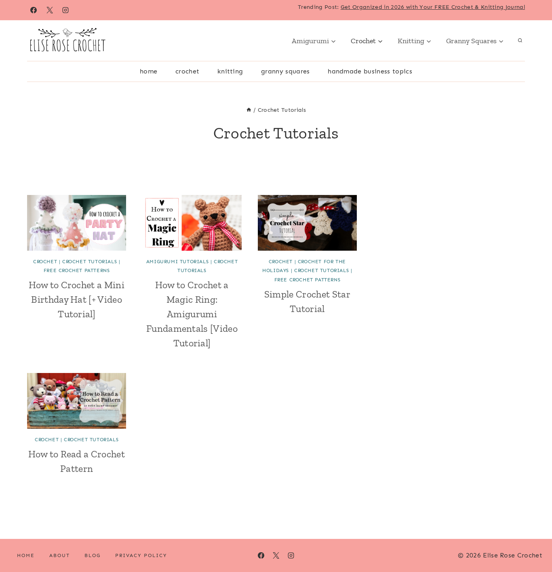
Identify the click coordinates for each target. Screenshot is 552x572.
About (59, 555)
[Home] (249, 110)
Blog (92, 555)
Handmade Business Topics (370, 71)
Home (148, 71)
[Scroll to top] (533, 541)
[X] (49, 10)
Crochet (187, 71)
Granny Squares (285, 71)
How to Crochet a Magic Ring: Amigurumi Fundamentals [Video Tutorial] (192, 314)
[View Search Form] (520, 41)
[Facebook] (33, 10)
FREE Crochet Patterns (77, 270)
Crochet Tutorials (89, 261)
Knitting (230, 71)
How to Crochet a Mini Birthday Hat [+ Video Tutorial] (76, 299)
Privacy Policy (141, 555)
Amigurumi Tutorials (177, 261)
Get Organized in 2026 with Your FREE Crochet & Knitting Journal (433, 7)
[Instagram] (65, 10)
